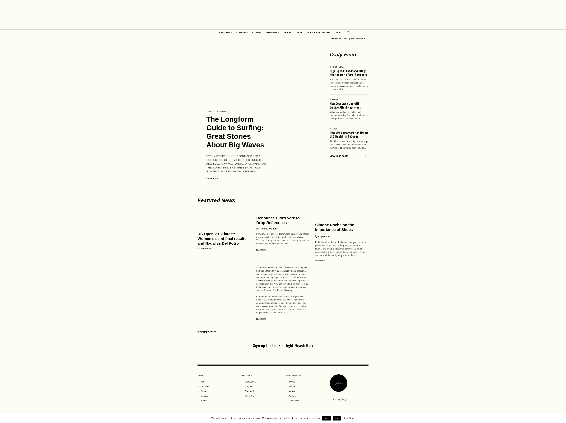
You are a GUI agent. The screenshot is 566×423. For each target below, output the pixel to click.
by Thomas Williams (267, 228)
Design (292, 381)
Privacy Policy (340, 399)
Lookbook (249, 391)
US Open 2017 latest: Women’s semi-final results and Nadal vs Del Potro (222, 239)
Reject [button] (337, 418)
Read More (348, 418)
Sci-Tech (205, 395)
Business (205, 386)
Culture (204, 391)
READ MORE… (213, 178)
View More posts (339, 166)
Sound (292, 386)
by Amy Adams (323, 236)
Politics (292, 395)
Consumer (294, 400)
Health (335, 67)
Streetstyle (249, 395)
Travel (292, 391)
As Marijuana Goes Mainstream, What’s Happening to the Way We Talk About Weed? (349, 74)
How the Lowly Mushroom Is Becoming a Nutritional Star (347, 109)
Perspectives (250, 381)
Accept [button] (327, 418)
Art (202, 381)
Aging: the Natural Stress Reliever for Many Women (345, 141)
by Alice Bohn (205, 248)
